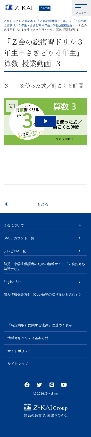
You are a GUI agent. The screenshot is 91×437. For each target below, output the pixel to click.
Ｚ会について (14, 225)
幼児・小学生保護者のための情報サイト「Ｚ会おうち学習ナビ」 (44, 266)
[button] (81, 8)
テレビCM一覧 (15, 251)
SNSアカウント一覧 (19, 238)
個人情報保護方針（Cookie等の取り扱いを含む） (41, 294)
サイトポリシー (19, 351)
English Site (13, 282)
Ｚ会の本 (45, 8)
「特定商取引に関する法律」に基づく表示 (40, 325)
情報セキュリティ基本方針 (28, 338)
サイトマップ (18, 364)
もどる (43, 204)
